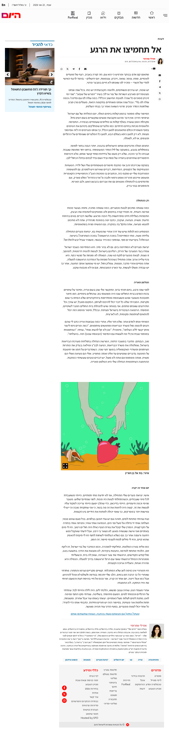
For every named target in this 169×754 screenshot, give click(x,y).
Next (51, 74)
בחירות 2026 (91, 689)
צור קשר (94, 697)
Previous (7, 74)
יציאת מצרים (102, 660)
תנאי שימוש (92, 714)
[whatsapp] (61, 68)
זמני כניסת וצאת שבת (86, 680)
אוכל (142, 680)
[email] (85, 68)
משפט (113, 695)
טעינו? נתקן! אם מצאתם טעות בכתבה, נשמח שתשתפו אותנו (105, 613)
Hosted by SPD (89, 718)
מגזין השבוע (155, 689)
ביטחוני (113, 682)
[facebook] (79, 68)
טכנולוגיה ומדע (153, 684)
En (3, 5)
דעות (161, 39)
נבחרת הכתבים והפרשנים (84, 701)
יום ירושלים (119, 660)
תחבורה (112, 699)
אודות (95, 693)
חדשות (136, 17)
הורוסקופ (140, 684)
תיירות (126, 680)
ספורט (157, 676)
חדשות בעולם (110, 674)
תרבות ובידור (138, 676)
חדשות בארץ (110, 670)
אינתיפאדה (153, 660)
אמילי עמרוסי (149, 59)
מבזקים (118, 17)
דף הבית (93, 676)
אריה (140, 660)
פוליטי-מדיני (110, 703)
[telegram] (73, 68)
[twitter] (67, 68)
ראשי (151, 17)
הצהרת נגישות (90, 710)
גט (131, 660)
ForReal (73, 17)
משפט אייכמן (71, 660)
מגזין (89, 17)
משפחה (86, 660)
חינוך (114, 687)
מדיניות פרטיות (90, 705)
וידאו (103, 17)
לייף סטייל (156, 680)
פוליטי (113, 678)
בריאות (113, 691)
